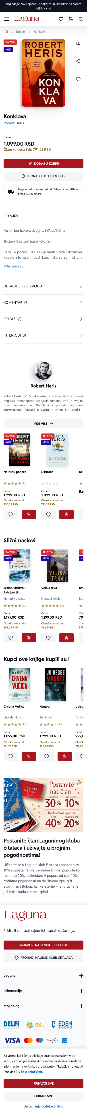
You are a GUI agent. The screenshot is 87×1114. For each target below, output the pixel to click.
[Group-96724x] (52, 1040)
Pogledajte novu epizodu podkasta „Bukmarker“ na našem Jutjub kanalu (43, 6)
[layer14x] (64, 1040)
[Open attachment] (78, 44)
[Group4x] (39, 1040)
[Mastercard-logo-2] (28, 1040)
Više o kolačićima (30, 1072)
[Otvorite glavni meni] (7, 19)
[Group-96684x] (62, 1025)
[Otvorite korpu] (71, 19)
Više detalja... (14, 266)
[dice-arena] (35, 1025)
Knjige (20, 32)
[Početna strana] (27, 19)
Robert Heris (14, 123)
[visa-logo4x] (12, 1040)
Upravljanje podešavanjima (43, 1106)
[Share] (77, 61)
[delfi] (11, 1025)
